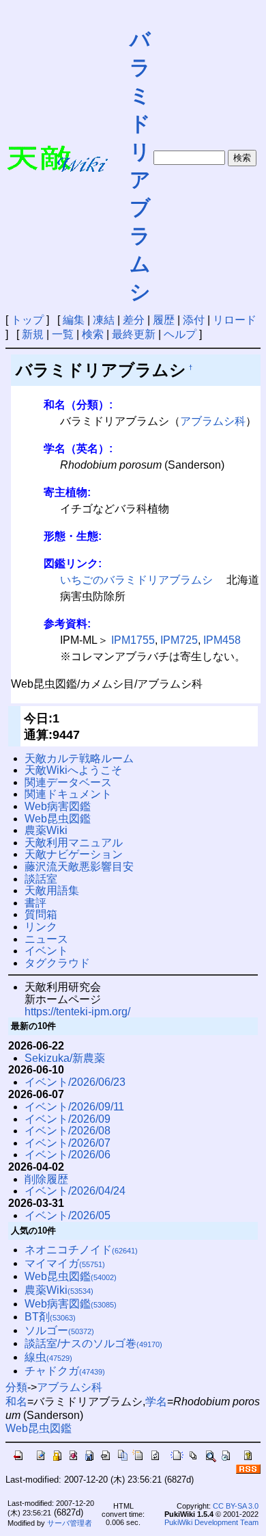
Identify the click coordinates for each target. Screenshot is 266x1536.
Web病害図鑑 (58, 806)
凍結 (104, 320)
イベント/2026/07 (67, 1143)
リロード (234, 320)
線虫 (48, 1357)
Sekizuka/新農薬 (65, 1058)
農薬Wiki (46, 830)
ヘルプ (180, 334)
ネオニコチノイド (81, 1249)
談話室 (41, 879)
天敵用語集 (52, 890)
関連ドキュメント (68, 794)
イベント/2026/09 (67, 1119)
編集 (74, 320)
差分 (134, 320)
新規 (33, 334)
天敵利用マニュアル (74, 842)
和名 (16, 1401)
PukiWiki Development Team (211, 1522)
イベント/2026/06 (67, 1154)
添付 (194, 320)
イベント (46, 950)
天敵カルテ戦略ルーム (79, 758)
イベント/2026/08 (67, 1130)
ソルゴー (59, 1330)
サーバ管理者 (69, 1523)
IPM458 (222, 640)
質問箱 (41, 914)
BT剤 (50, 1317)
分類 (16, 1387)
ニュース (46, 939)
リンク (41, 927)
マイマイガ (65, 1263)
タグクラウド (57, 963)
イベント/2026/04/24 (75, 1191)
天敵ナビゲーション (74, 854)
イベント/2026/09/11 (74, 1106)
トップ (27, 320)
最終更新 (134, 334)
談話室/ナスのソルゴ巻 (93, 1343)
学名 (156, 1401)
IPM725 (179, 640)
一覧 (63, 334)
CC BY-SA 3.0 (235, 1506)
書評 (35, 903)
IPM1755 (133, 640)
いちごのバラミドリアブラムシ (136, 580)
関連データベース (68, 782)
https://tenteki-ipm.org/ (77, 1011)
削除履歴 (46, 1179)
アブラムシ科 (213, 421)
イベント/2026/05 (67, 1215)
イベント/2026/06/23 (75, 1082)
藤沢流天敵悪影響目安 (79, 866)
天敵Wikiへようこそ (73, 770)
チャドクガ (65, 1371)
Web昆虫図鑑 (58, 818)
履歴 (164, 320)
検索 (93, 334)
